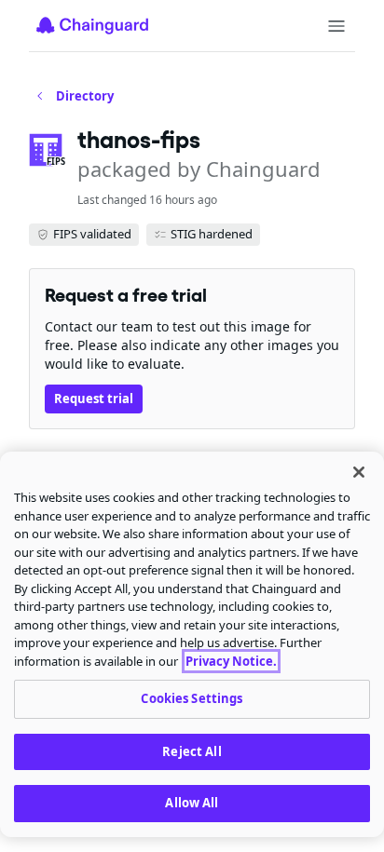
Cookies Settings (191, 698)
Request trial (93, 398)
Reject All (191, 751)
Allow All (191, 802)
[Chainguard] (92, 25)
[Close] (358, 472)
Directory (85, 96)
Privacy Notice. (231, 661)
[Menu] (336, 26)
